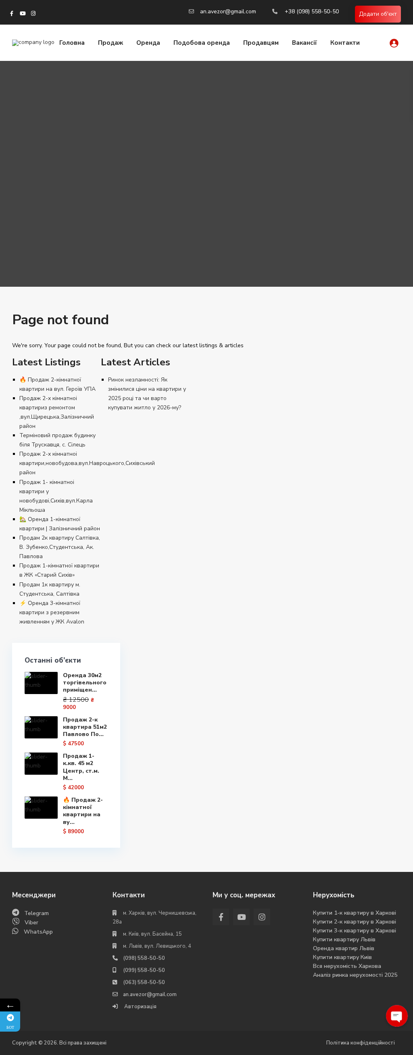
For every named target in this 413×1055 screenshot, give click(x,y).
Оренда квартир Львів (343, 948)
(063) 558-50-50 (144, 982)
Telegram (36, 913)
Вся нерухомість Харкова (347, 966)
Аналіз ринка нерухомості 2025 (355, 975)
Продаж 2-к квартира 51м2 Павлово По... (85, 727)
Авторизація (139, 1006)
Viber (31, 922)
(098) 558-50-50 (144, 958)
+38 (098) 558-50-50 (312, 11)
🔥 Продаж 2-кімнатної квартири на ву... (83, 811)
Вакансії (304, 43)
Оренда (148, 43)
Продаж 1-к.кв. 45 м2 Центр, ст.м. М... (81, 767)
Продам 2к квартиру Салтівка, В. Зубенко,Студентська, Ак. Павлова (59, 547)
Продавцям (261, 43)
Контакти (345, 43)
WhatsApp (38, 932)
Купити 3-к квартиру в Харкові (354, 930)
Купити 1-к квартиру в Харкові (354, 913)
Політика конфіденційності (360, 1043)
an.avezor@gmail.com (228, 11)
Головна (72, 43)
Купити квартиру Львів (344, 939)
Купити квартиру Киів (342, 957)
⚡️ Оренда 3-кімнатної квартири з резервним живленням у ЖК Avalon (51, 612)
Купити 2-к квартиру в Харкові (354, 922)
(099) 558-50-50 (144, 970)
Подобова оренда (201, 43)
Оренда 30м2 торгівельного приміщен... (84, 682)
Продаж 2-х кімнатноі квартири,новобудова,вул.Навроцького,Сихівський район (87, 463)
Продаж (110, 43)
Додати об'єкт (378, 14)
